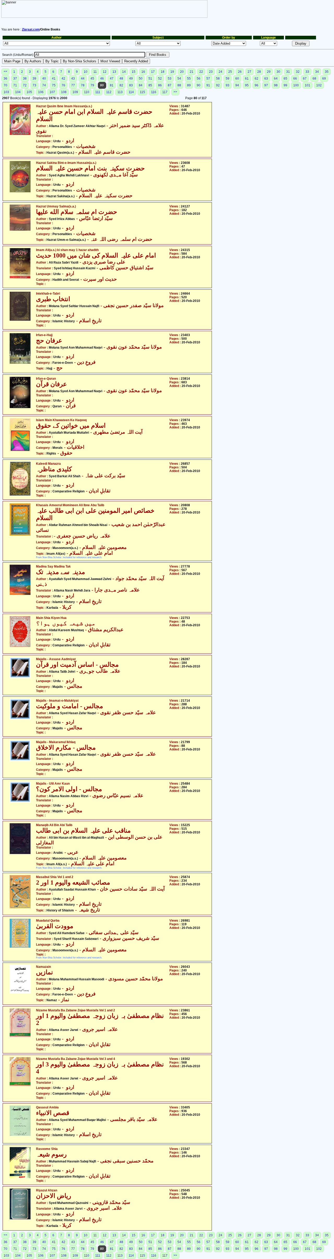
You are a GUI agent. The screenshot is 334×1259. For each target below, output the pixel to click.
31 (288, 72)
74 (44, 85)
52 (160, 78)
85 (150, 85)
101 (307, 85)
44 (83, 78)
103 (6, 92)
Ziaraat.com (31, 29)
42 (63, 78)
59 (227, 78)
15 (133, 72)
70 (5, 85)
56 (198, 78)
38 (25, 78)
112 (108, 92)
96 (256, 85)
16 (143, 72)
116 (153, 92)
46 (102, 78)
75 (54, 85)
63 (266, 78)
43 (73, 78)
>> (175, 92)
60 (237, 78)
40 (44, 78)
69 (324, 78)
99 (285, 85)
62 (256, 78)
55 (189, 78)
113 (120, 92)
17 (153, 72)
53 (169, 78)
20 (182, 72)
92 (218, 85)
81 (112, 85)
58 (218, 78)
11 (95, 72)
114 (131, 92)
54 (179, 78)
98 (276, 85)
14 (124, 72)
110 (86, 92)
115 (142, 92)
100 (296, 85)
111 (97, 92)
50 (140, 78)
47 (112, 78)
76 (63, 85)
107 (52, 92)
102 (319, 85)
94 (237, 85)
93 (227, 85)
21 (191, 72)
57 (208, 78)
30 (278, 72)
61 (247, 78)
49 (131, 78)
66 (295, 78)
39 (34, 78)
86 (160, 85)
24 (220, 72)
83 (131, 85)
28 (259, 72)
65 (285, 78)
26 (240, 72)
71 (15, 85)
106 (41, 92)
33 (307, 72)
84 (140, 85)
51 (150, 78)
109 (75, 92)
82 (121, 85)
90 (198, 85)
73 (34, 85)
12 (104, 72)
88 (179, 85)
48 (121, 78)
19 (172, 72)
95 (247, 85)
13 (114, 72)
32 (298, 72)
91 (208, 85)
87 (169, 85)
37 (15, 78)
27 (249, 72)
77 (73, 85)
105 (29, 92)
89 (189, 85)
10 (85, 72)
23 (211, 72)
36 (5, 78)
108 (64, 92)
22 (201, 72)
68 (314, 78)
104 (18, 92)
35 (327, 72)
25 (230, 72)
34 (317, 72)
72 (25, 85)
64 (276, 78)
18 (162, 72)
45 (92, 78)
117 (165, 92)
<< (5, 71)
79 (92, 85)
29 (269, 72)
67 (305, 78)
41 (54, 78)
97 (266, 85)
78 (83, 85)
